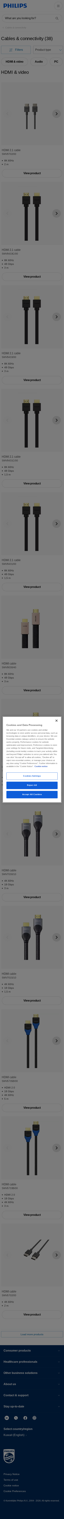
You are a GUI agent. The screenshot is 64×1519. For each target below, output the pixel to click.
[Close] (56, 720)
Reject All (32, 785)
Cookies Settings (32, 776)
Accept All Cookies (32, 794)
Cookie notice (40, 766)
